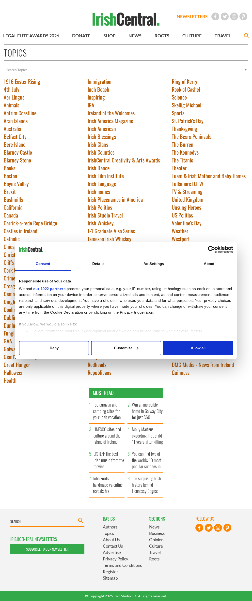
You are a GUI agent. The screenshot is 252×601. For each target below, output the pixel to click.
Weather (180, 231)
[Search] (246, 36)
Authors (110, 526)
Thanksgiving (184, 128)
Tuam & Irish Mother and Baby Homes (209, 176)
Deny (54, 348)
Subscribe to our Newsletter (47, 549)
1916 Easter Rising (22, 81)
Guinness (180, 372)
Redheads (97, 364)
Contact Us (113, 546)
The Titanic (182, 160)
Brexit (10, 191)
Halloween (14, 372)
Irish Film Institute (106, 176)
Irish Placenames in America (115, 199)
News (154, 526)
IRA (91, 105)
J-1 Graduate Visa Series (111, 231)
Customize (123, 348)
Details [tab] (98, 264)
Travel (155, 552)
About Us (111, 539)
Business (157, 533)
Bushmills (13, 199)
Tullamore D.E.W (187, 184)
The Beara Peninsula (191, 136)
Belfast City (15, 136)
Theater (179, 168)
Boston (10, 176)
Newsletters (192, 16)
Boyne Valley (16, 184)
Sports (178, 113)
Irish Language (102, 184)
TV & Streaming (187, 191)
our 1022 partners (49, 289)
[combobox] (126, 70)
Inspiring (96, 97)
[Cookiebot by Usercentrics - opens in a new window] (211, 249)
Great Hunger (17, 364)
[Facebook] (215, 16)
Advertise (112, 552)
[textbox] (126, 69)
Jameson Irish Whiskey (109, 239)
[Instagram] (234, 16)
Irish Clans (98, 144)
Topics (108, 533)
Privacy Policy (115, 558)
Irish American (102, 128)
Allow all (198, 348)
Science (179, 97)
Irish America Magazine (110, 121)
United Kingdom (187, 199)
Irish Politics (100, 207)
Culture (156, 546)
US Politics (182, 215)
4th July (11, 89)
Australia (12, 128)
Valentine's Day (187, 223)
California (13, 207)
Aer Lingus (14, 97)
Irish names (99, 191)
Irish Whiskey (101, 223)
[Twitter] (225, 16)
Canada (11, 215)
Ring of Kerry (184, 81)
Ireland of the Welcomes (111, 113)
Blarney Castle (18, 152)
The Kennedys (185, 152)
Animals (11, 105)
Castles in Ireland (20, 231)
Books (9, 168)
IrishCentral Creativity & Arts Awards (124, 160)
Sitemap (110, 578)
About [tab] (209, 264)
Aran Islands (16, 121)
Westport (181, 239)
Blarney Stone (17, 160)
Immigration (99, 81)
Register (110, 571)
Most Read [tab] (103, 392)
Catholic (12, 239)
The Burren (182, 144)
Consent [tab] (43, 264)
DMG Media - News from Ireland (203, 364)
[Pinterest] (243, 16)
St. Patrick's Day (188, 121)
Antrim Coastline (20, 113)
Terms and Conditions (122, 565)
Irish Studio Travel (105, 215)
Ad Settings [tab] (153, 264)
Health (10, 380)
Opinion (156, 539)
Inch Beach (98, 89)
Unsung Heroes (186, 207)
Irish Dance (99, 168)
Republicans (99, 372)
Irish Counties (101, 152)
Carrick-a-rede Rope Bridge (30, 223)
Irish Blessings (102, 136)
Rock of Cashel (186, 89)
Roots (154, 558)
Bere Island (15, 144)
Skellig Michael (186, 105)
